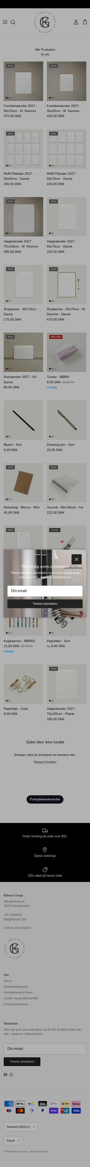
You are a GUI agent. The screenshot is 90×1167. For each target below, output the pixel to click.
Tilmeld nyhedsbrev (45, 603)
